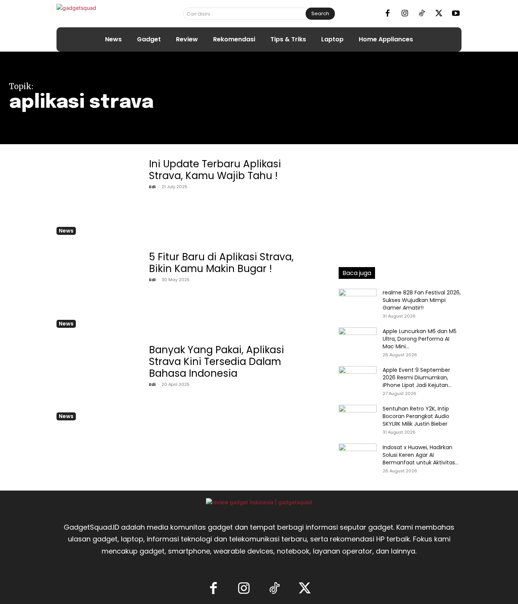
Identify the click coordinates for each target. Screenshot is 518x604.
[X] (438, 13)
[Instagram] (404, 13)
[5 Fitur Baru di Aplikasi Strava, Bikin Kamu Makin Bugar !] (96, 288)
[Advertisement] (400, 203)
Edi (152, 187)
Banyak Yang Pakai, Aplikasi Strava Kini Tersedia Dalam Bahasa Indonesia (216, 361)
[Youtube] (455, 13)
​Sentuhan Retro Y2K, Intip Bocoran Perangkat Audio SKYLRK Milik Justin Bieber (416, 416)
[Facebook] (387, 13)
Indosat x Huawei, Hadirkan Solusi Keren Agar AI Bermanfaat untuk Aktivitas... (420, 455)
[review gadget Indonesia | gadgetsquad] (259, 502)
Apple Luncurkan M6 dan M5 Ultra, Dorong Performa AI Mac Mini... (420, 338)
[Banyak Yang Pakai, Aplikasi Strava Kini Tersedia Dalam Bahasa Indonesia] (96, 381)
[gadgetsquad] (100, 13)
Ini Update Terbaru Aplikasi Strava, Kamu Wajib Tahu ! (215, 169)
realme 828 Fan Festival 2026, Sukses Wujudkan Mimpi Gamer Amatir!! (422, 300)
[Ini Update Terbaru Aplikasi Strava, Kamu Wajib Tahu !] (96, 195)
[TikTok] (421, 13)
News (66, 230)
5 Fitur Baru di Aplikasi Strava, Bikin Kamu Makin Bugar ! (221, 262)
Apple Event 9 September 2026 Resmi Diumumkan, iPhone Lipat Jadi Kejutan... (417, 377)
